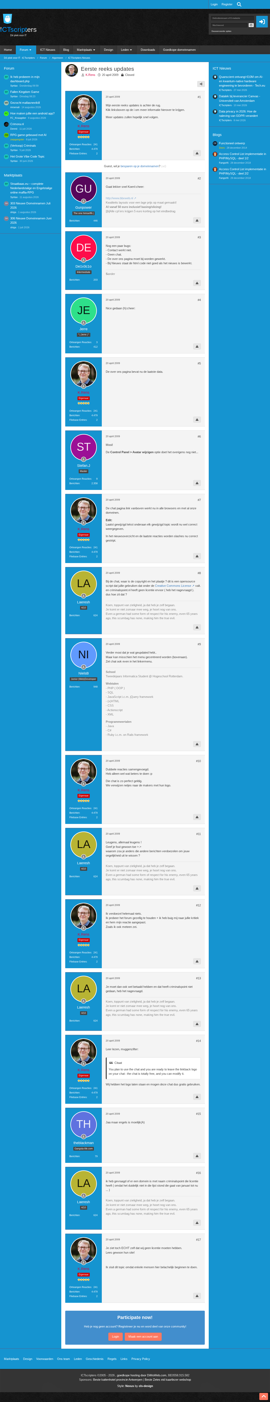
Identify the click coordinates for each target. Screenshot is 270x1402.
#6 (199, 436)
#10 (198, 761)
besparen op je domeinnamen (140, 166)
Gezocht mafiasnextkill (25, 102)
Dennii (13, 128)
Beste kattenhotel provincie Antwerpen (117, 1379)
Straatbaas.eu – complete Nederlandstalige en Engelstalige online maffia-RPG (31, 188)
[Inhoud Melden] (197, 153)
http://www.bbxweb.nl (119, 198)
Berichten (74, 149)
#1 (199, 97)
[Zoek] (239, 4)
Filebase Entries (78, 153)
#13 (198, 978)
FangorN (223, 162)
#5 (199, 363)
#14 (198, 1041)
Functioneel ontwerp (232, 143)
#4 (199, 300)
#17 (198, 1239)
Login (214, 4)
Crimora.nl (17, 124)
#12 (198, 905)
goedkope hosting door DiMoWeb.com (141, 1375)
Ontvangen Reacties (80, 144)
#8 (199, 573)
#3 (199, 237)
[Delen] (201, 84)
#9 (199, 644)
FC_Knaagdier (18, 118)
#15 (198, 1113)
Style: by (135, 1386)
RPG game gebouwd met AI (28, 135)
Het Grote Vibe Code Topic (27, 156)
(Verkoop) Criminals (23, 145)
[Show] (251, 25)
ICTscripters (225, 90)
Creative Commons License (173, 585)
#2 (199, 178)
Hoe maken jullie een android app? (32, 113)
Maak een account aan (143, 1336)
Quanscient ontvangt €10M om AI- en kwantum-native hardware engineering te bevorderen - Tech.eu (242, 81)
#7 (199, 500)
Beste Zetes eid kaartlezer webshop (168, 1379)
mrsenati (15, 107)
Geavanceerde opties (221, 31)
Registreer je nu (129, 1326)
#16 (198, 1173)
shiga (13, 212)
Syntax (14, 85)
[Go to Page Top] (263, 1396)
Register (227, 4)
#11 (198, 834)
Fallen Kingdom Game (24, 91)
